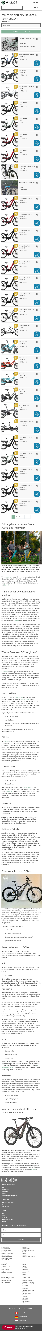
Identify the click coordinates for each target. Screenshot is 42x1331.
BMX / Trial (25, 1268)
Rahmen (24, 1255)
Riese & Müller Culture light (27, 166)
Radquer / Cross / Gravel (28, 1256)
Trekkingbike (9, 791)
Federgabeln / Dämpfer (28, 1282)
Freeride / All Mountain (7, 1253)
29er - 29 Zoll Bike (5, 1260)
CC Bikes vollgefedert (6, 1250)
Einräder (24, 1274)
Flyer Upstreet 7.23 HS (25, 102)
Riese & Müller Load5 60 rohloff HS (29, 421)
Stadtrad (3, 1264)
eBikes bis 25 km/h (6, 1279)
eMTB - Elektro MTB (6, 1282)
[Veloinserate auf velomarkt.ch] (9, 2)
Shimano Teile (25, 1291)
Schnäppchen (4, 1268)
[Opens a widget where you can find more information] (8, 1327)
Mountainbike (19, 697)
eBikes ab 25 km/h (6, 1280)
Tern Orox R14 (23, 70)
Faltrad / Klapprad (26, 1271)
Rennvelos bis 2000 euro (28, 1250)
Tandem (24, 1266)
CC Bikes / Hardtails (6, 1248)
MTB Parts (25, 1285)
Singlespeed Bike (5, 1271)
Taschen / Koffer (26, 1293)
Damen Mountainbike (6, 1256)
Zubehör (6, 585)
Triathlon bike (25, 1252)
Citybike (6, 741)
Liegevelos (25, 1269)
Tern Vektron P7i (24, 405)
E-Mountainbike (24, 699)
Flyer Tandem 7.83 (24, 326)
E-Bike (17, 620)
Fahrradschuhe (26, 1301)
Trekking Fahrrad (5, 1266)
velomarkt (9, 577)
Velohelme (25, 1299)
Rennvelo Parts (26, 1287)
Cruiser (24, 1272)
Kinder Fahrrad (5, 1269)
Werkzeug (24, 1296)
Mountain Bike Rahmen (7, 1258)
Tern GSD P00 (23, 341)
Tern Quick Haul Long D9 (26, 86)
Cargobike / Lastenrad (6, 1272)
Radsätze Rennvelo (27, 1280)
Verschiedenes (26, 1295)
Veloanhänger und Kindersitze (29, 1283)
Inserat (33, 1169)
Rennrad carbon (26, 1248)
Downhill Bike (4, 1252)
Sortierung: (6, 21)
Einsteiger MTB (5, 1255)
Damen (24, 1253)
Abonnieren (21, 1240)
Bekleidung (25, 1288)
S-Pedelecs (4, 672)
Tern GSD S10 (23, 357)
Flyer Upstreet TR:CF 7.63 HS (27, 310)
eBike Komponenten (27, 1303)
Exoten (24, 1264)
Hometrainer (25, 1298)
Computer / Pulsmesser (28, 1290)
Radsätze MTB (26, 1279)
